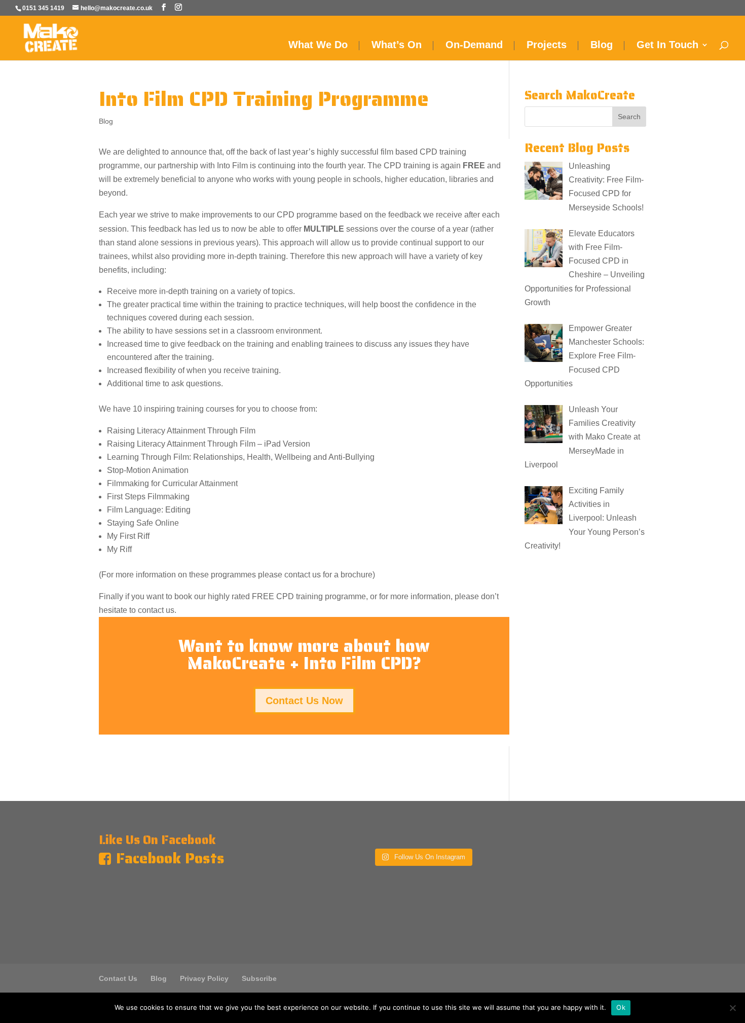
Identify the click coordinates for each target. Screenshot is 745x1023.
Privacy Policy (204, 978)
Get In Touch (667, 45)
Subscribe (259, 978)
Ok (620, 1007)
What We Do (318, 45)
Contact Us (118, 978)
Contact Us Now (304, 700)
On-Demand (474, 45)
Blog (601, 45)
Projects (547, 45)
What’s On (396, 45)
